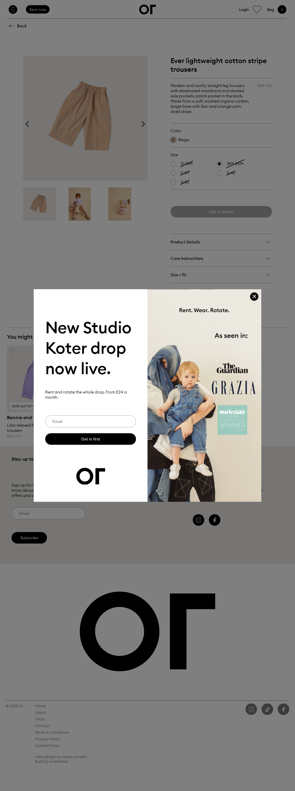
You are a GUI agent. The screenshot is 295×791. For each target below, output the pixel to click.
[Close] (254, 296)
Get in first (90, 439)
